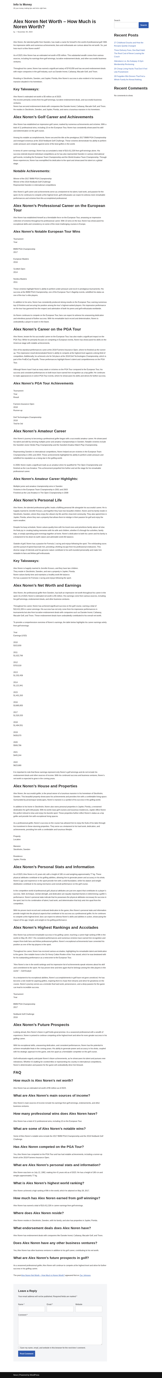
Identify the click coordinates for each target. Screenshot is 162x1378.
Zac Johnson (85, 1275)
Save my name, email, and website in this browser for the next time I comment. (53, 1348)
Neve (15, 1375)
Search (117, 20)
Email (50, 1304)
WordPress (34, 1375)
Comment (23, 1315)
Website (78, 1304)
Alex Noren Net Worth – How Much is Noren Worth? (43, 1275)
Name (21, 1304)
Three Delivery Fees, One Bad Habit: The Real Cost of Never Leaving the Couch (129, 53)
